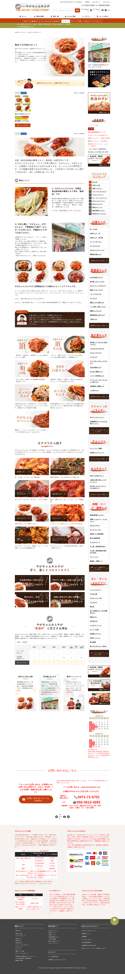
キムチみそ (93, 602)
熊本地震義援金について (27, 26)
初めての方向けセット (97, 475)
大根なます (93, 319)
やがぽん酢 (93, 594)
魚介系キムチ (57, 21)
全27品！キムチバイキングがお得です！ (98, 487)
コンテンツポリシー (87, 939)
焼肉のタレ (93, 617)
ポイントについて (53, 943)
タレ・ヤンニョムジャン (95, 21)
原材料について (86, 933)
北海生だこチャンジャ (97, 452)
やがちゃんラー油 (96, 598)
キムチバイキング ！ (98, 194)
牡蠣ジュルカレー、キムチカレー (98, 520)
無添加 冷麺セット (96, 561)
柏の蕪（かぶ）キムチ (97, 281)
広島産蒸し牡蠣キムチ (97, 386)
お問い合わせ (106, 2)
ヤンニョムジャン (96, 590)
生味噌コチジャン (96, 634)
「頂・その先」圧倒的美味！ (97, 149)
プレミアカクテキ (96, 294)
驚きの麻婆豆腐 (95, 538)
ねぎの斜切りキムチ (96, 277)
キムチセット (65, 21)
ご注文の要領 (52, 939)
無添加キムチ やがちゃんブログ (57, 959)
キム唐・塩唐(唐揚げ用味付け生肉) (98, 551)
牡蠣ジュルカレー (97, 188)
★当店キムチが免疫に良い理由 (98, 152)
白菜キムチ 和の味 (96, 237)
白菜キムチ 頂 (95, 233)
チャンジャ (74, 21)
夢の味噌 (93, 642)
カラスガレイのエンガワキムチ (98, 362)
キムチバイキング (20, 935)
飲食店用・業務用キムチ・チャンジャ (26, 956)
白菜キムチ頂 (96, 185)
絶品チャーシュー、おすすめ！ (98, 141)
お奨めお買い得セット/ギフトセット (98, 481)
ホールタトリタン (96, 529)
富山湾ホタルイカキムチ (99, 213)
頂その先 (94, 182)
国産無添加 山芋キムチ (97, 315)
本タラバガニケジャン (98, 201)
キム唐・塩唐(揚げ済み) (97, 546)
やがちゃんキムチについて (89, 930)
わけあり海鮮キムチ (96, 371)
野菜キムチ (19, 940)
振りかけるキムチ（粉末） (98, 646)
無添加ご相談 (19, 960)
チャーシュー (94, 557)
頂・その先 (93, 229)
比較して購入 (19, 933)
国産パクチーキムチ (96, 290)
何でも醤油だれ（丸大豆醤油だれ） (98, 612)
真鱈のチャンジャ (97, 207)
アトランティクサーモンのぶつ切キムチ (98, 381)
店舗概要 (87, 2)
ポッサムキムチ (95, 246)
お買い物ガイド (96, 2)
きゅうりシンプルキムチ (98, 286)
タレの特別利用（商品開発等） (24, 958)
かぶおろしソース (96, 625)
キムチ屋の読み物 (53, 956)
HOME (17, 32)
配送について (52, 932)
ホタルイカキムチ (96, 353)
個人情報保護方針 (86, 942)
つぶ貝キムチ (94, 390)
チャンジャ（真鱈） (96, 448)
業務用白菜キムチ (96, 254)
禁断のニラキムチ (96, 311)
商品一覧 (18, 930)
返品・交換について (54, 941)
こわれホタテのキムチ (97, 348)
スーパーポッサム (96, 242)
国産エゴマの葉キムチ (97, 302)
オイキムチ (93, 298)
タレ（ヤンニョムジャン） (100, 198)
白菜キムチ (27, 21)
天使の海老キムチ (96, 367)
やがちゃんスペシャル (97, 250)
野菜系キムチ (35, 21)
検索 (77, 10)
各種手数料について (54, 937)
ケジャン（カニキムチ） (22, 945)
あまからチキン (95, 525)
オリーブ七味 (94, 629)
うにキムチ (93, 357)
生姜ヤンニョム (95, 638)
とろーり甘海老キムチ (97, 376)
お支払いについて (53, 930)
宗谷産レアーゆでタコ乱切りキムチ (98, 343)
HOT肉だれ (93, 621)
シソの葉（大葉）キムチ (98, 306)
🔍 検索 (91, 128)
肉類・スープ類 (83, 21)
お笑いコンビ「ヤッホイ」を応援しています (94, 948)
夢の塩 (92, 606)
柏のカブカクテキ (97, 204)
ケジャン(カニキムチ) (46, 21)
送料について (52, 934)
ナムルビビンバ (95, 542)
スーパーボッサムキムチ (99, 191)
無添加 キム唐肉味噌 (96, 534)
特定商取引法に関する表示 (89, 945)
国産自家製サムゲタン (98, 210)
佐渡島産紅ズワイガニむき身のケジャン (98, 422)
